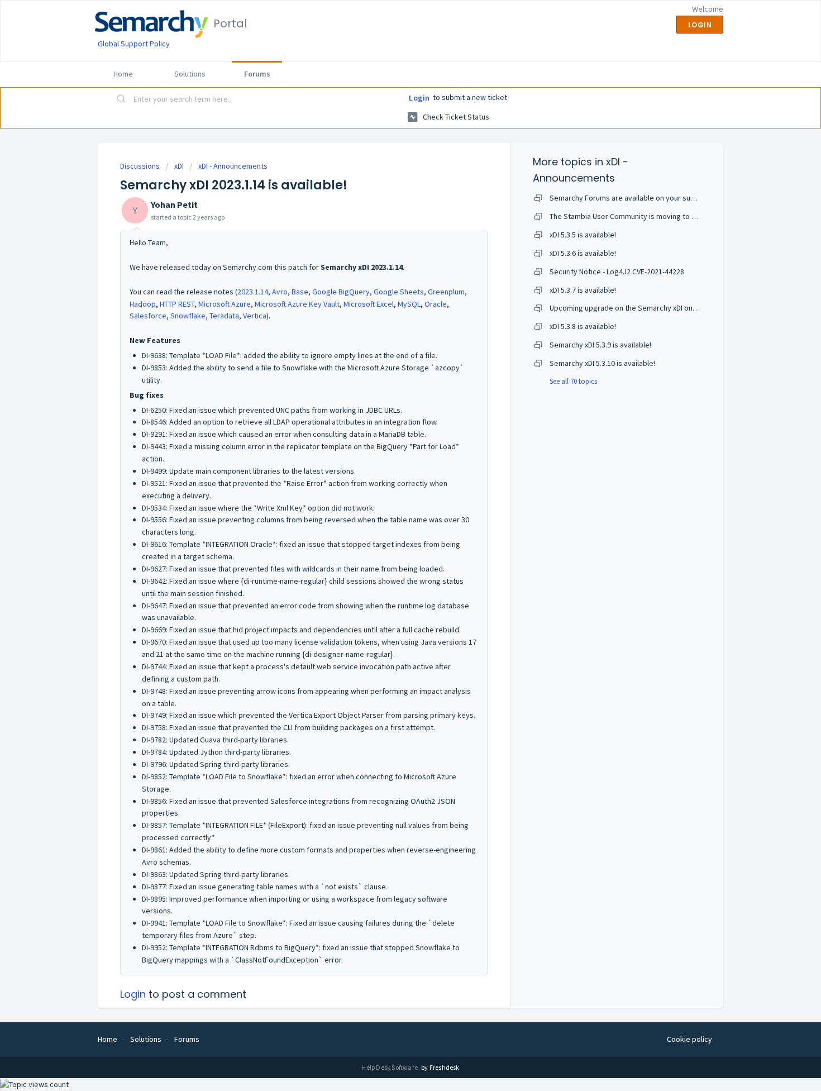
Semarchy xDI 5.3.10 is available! (602, 363)
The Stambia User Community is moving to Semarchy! (638, 216)
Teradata (224, 316)
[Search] (122, 100)
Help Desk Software (390, 1067)
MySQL (409, 304)
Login (419, 98)
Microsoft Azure (224, 304)
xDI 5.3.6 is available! (583, 253)
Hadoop (143, 304)
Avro (280, 292)
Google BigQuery (341, 292)
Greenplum (446, 292)
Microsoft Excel (368, 304)
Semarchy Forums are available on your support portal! (641, 198)
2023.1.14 (252, 292)
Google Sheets (399, 292)
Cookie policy (689, 1039)
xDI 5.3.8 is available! (583, 326)
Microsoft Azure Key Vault (297, 304)
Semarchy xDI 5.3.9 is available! (600, 345)
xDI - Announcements (233, 166)
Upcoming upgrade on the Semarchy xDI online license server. (652, 308)
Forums (257, 74)
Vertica (254, 316)
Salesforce (148, 316)
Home (123, 74)
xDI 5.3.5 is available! (583, 235)
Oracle (435, 304)
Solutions (190, 74)
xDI (179, 166)
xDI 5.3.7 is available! (583, 290)
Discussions (140, 166)
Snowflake (188, 316)
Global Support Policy (134, 44)
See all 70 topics (573, 381)
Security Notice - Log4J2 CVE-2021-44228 (617, 271)
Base (300, 292)
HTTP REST (177, 304)
